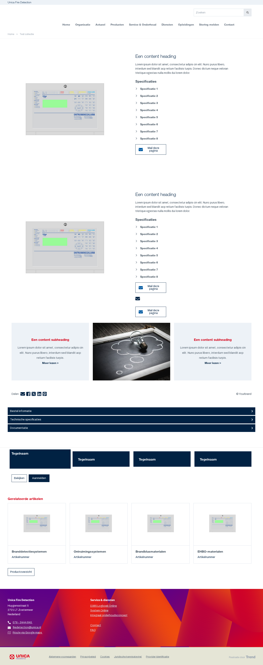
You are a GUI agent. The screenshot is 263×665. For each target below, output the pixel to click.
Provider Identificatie (157, 656)
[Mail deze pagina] (137, 146)
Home (66, 24)
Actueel (100, 24)
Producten (117, 24)
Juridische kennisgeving (128, 656)
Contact (229, 24)
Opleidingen (186, 24)
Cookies (105, 656)
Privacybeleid (88, 656)
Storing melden (209, 24)
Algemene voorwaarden (62, 656)
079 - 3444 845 (22, 622)
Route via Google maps (28, 632)
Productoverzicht (21, 571)
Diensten (167, 24)
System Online (99, 610)
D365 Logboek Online (103, 605)
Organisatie (82, 24)
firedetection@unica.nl (27, 627)
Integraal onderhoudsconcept (108, 615)
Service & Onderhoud (142, 24)
